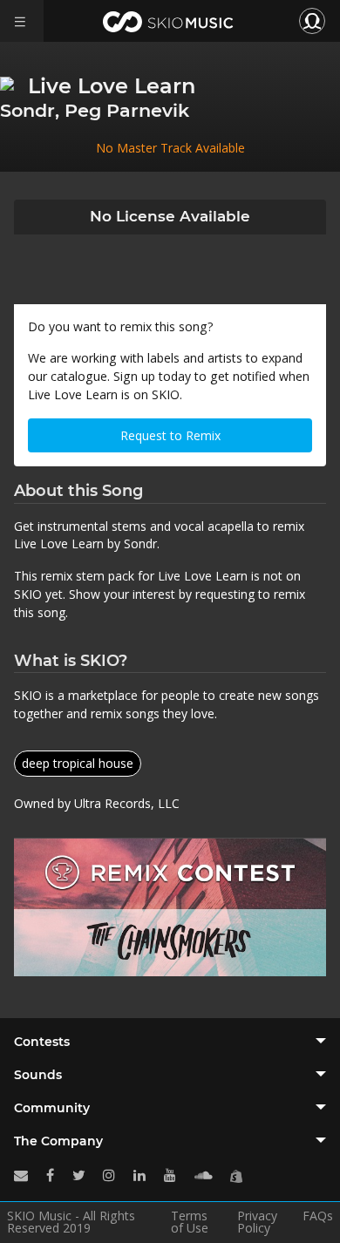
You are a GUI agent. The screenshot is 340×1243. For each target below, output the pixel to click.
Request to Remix (170, 435)
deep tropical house (77, 763)
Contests (42, 1041)
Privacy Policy (257, 1222)
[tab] (170, 1041)
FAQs (318, 1217)
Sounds (38, 1075)
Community (52, 1108)
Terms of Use (189, 1222)
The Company (58, 1141)
